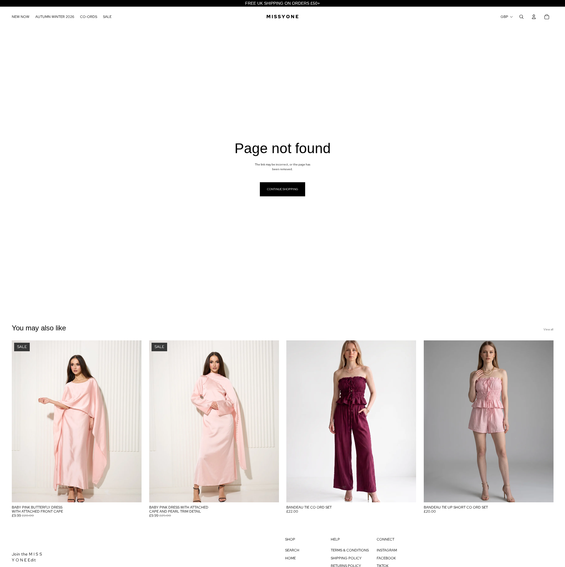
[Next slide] (133, 421)
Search (292, 550)
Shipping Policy (346, 558)
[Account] (533, 16)
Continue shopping (282, 189)
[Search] (521, 16)
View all (548, 329)
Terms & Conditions (350, 550)
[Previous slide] (20, 421)
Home (290, 558)
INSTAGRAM (387, 550)
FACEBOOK (386, 558)
